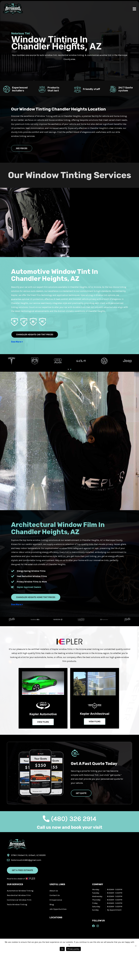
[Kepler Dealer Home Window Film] (69, 440)
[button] (68, 369)
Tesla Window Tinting (17, 904)
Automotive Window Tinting (20, 890)
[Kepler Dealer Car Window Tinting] (35, 222)
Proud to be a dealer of (16, 879)
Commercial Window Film (19, 900)
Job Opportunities (58, 909)
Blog (52, 904)
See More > (17, 341)
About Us (54, 890)
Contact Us (55, 895)
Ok (62, 949)
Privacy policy (73, 949)
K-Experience (56, 900)
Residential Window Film (19, 895)
